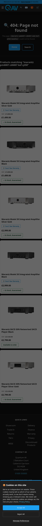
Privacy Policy (24, 502)
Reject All (21, 514)
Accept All (21, 508)
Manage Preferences (21, 521)
